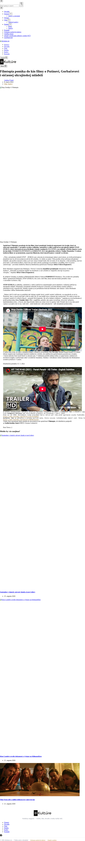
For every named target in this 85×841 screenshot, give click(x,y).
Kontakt (7, 54)
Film (5, 48)
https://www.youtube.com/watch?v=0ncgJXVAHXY (21, 416)
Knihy (6, 52)
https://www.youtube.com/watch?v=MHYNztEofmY (21, 419)
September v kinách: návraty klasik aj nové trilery (17, 592)
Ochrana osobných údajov (37, 840)
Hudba (6, 50)
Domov (6, 44)
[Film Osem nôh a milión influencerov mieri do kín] (40, 795)
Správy (10, 84)
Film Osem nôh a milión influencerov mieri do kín (17, 800)
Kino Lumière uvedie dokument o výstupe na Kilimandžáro (21, 756)
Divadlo (7, 46)
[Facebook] (1, 836)
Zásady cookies (52, 840)
